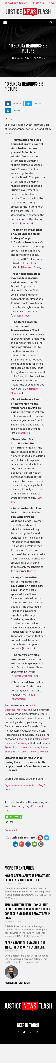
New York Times (31, 267)
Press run (28, 648)
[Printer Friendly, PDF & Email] (13, 817)
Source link (11, 830)
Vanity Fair (25, 432)
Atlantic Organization (24, 675)
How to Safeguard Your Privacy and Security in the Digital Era (27, 878)
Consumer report (22, 315)
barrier (32, 571)
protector (26, 223)
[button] (5, 22)
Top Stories (38, 3)
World (51, 3)
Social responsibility (16, 3)
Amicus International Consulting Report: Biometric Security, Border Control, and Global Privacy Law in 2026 (27, 911)
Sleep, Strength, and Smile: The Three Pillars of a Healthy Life (25, 945)
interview (21, 709)
